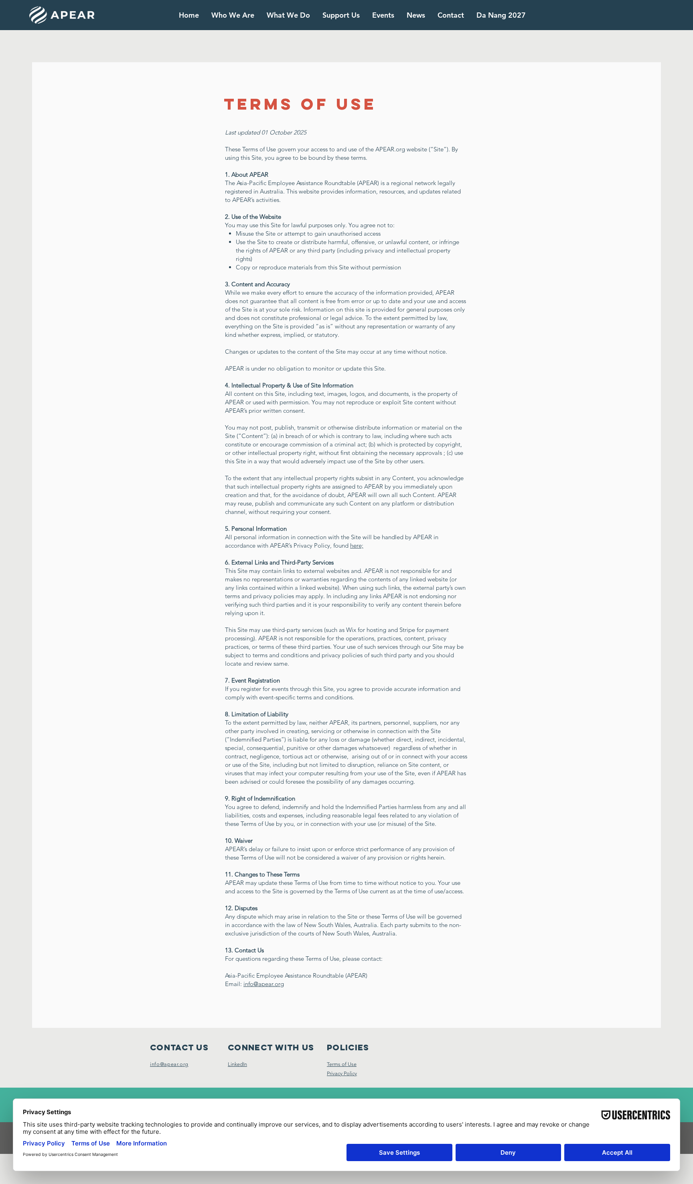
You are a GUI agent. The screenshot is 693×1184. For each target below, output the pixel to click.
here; (356, 545)
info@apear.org (263, 984)
